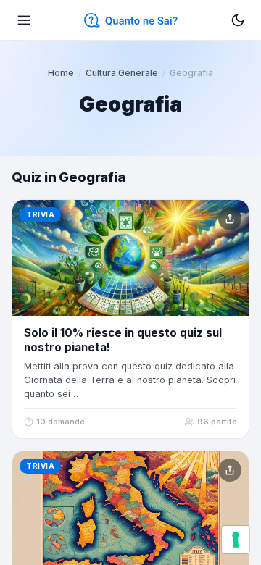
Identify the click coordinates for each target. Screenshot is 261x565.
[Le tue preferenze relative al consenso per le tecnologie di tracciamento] (235, 539)
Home (61, 72)
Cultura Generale (122, 72)
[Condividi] (229, 218)
